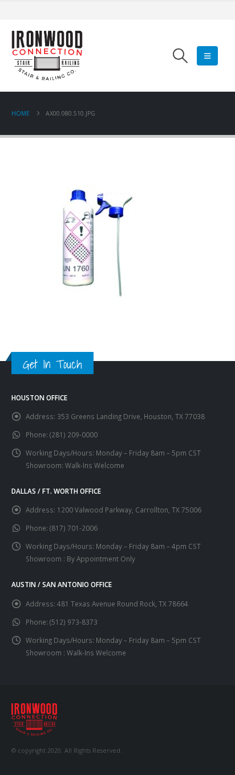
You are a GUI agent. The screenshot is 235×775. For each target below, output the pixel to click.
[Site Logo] (47, 55)
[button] (180, 55)
